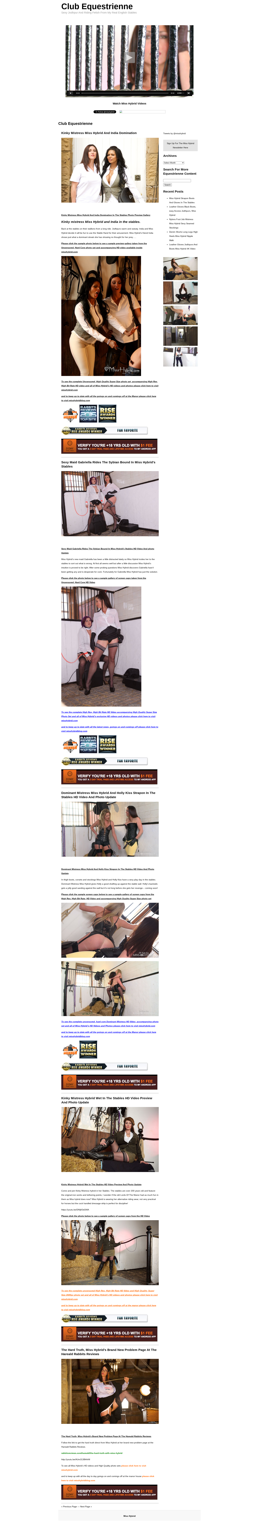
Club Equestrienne (97, 6)
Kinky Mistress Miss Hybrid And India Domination (99, 133)
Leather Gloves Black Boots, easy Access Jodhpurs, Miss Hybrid (182, 210)
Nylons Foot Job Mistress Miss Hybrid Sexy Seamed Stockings (181, 223)
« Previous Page (69, 1506)
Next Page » (86, 1506)
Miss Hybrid (130, 1516)
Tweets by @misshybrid (174, 133)
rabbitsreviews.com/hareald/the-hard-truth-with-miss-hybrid (91, 1453)
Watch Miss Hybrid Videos (129, 103)
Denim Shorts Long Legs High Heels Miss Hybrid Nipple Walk (183, 236)
